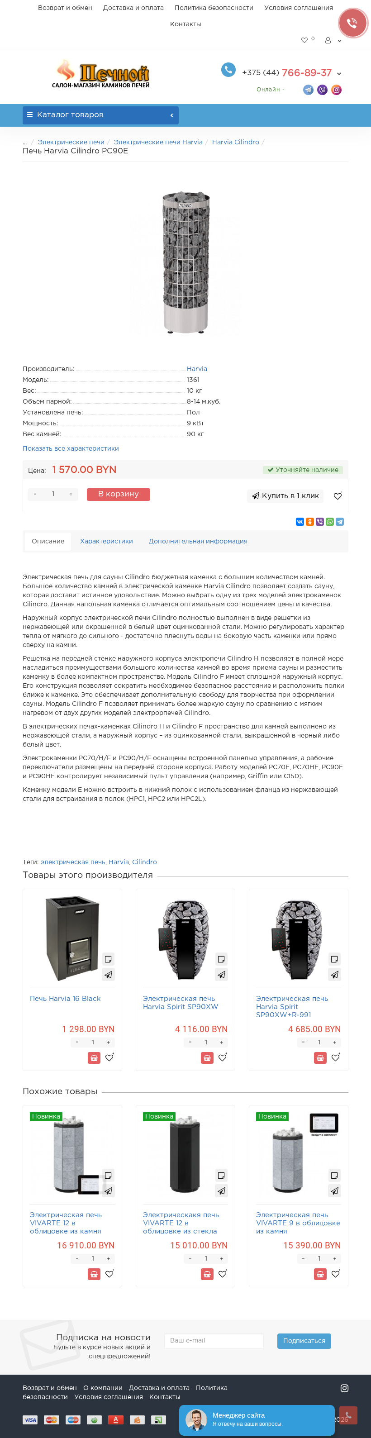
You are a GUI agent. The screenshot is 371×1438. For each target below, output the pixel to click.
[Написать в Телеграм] (308, 89)
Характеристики (106, 541)
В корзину (118, 494)
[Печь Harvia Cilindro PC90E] (185, 261)
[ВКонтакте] (300, 522)
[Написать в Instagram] (336, 89)
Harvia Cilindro (235, 142)
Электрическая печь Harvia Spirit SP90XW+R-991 (292, 1007)
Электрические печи (71, 142)
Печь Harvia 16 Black (65, 999)
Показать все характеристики (71, 449)
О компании (103, 1388)
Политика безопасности (214, 8)
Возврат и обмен (65, 8)
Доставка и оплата (133, 8)
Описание (48, 541)
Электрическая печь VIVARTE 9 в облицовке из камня (298, 1223)
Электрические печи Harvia (158, 142)
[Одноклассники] (310, 522)
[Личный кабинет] (333, 41)
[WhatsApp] (330, 522)
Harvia (119, 862)
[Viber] (320, 522)
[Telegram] (340, 522)
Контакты (185, 24)
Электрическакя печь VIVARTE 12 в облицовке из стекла (181, 1223)
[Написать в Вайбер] (322, 89)
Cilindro (144, 862)
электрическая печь (73, 862)
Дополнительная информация (198, 541)
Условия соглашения (298, 8)
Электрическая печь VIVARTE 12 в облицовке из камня (66, 1223)
